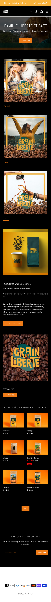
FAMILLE (7, 106)
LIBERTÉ (7, 162)
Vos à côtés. (10, 395)
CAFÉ (6, 219)
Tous (25, 508)
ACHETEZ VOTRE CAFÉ (13, 323)
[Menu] (46, 11)
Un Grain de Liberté (28, 594)
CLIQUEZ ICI (25, 41)
